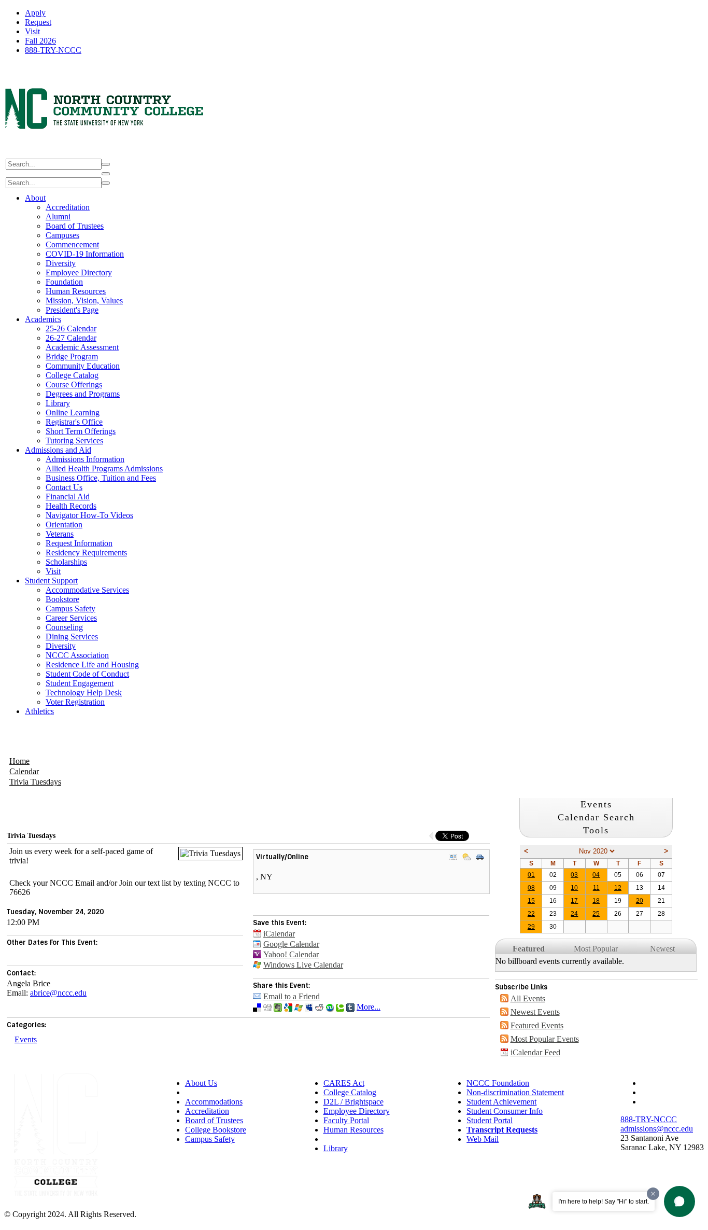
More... (368, 1006)
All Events (528, 998)
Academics (43, 319)
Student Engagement (80, 683)
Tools (596, 830)
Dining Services (72, 636)
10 (574, 887)
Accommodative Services (87, 589)
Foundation (64, 281)
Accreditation (68, 207)
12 (617, 887)
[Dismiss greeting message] (653, 1193)
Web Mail (482, 1139)
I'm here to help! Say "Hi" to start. (603, 1201)
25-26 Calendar (71, 328)
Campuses (62, 235)
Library (58, 403)
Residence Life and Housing (92, 664)
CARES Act (343, 1083)
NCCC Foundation (497, 1083)
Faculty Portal (346, 1120)
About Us (201, 1083)
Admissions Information (85, 459)
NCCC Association (77, 655)
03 (574, 874)
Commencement (72, 244)
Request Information (79, 543)
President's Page (72, 309)
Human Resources (76, 291)
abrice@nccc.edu (58, 992)
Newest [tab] (662, 948)
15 (531, 900)
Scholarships (66, 561)
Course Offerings (74, 384)
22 (531, 913)
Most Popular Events (545, 1039)
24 (574, 913)
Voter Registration (75, 701)
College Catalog (72, 375)
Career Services (71, 617)
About (35, 197)
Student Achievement (501, 1101)
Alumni (58, 216)
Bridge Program (72, 356)
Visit (32, 31)
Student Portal (489, 1120)
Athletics (39, 711)
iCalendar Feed (535, 1052)
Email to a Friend (291, 996)
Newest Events (535, 1012)
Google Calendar (291, 944)
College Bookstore (215, 1129)
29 (531, 926)
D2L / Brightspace (353, 1101)
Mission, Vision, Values (84, 300)
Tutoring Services (74, 440)
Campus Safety (70, 608)
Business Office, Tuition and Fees (101, 477)
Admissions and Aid (58, 449)
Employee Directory (79, 272)
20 (639, 900)
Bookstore (62, 599)
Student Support (51, 580)
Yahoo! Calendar (291, 954)
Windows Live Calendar (303, 964)
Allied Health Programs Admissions (104, 468)
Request (38, 22)
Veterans (60, 533)
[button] (679, 1201)
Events (26, 1039)
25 (596, 913)
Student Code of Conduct (87, 673)
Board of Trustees (75, 225)
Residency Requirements (86, 552)
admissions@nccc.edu (656, 1128)
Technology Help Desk (84, 692)
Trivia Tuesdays (35, 781)
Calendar (24, 771)
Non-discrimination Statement (515, 1092)
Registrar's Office (74, 421)
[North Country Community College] (105, 152)
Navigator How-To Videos (89, 515)
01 (531, 874)
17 (574, 900)
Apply (35, 12)
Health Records (71, 505)
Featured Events (537, 1025)
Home (19, 761)
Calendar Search (596, 817)
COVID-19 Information (85, 253)
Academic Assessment (82, 347)
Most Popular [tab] (596, 948)
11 (596, 887)
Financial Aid (68, 496)
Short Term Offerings (81, 431)
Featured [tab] (529, 948)
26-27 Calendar (71, 337)
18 (596, 900)
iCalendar (279, 933)
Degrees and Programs (83, 393)
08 (531, 887)
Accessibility (206, 1092)
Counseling (64, 627)
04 (596, 874)
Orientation (64, 524)
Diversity (61, 263)
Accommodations (214, 1101)
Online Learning (73, 412)
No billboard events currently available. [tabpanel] (559, 961)
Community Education (83, 365)
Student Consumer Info (504, 1111)
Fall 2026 (40, 40)
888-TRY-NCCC (53, 50)
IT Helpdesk (343, 1139)
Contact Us (64, 487)
